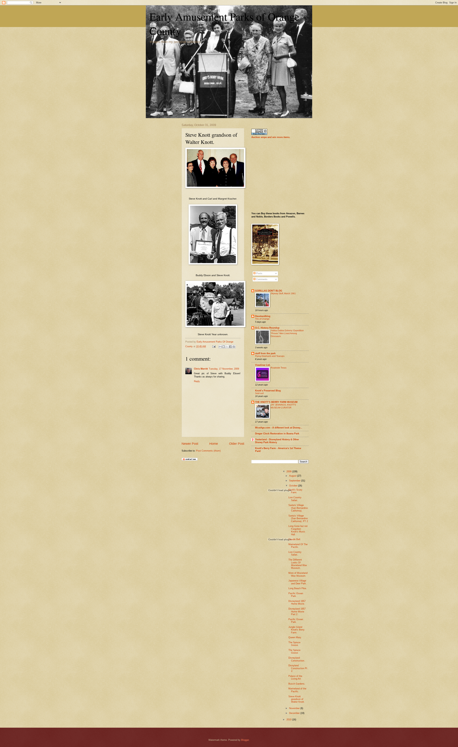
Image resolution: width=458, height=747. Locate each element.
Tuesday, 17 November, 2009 (224, 368)
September (295, 480)
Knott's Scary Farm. (295, 491)
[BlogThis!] (223, 346)
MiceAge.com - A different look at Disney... (278, 427)
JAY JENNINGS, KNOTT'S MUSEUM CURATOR (283, 406)
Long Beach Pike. (297, 588)
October (293, 485)
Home (213, 443)
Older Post (236, 443)
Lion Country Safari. (294, 498)
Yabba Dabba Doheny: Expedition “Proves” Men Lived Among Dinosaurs (287, 333)
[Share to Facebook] (230, 346)
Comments (261, 279)
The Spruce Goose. (294, 643)
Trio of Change (262, 319)
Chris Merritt (201, 368)
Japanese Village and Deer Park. (297, 582)
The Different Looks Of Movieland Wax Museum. (297, 563)
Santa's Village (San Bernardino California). (298, 508)
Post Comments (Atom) (208, 450)
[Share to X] (227, 346)
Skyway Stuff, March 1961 (283, 293)
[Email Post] (213, 346)
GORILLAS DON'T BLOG (268, 290)
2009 (289, 471)
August (293, 475)
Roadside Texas (278, 368)
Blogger (245, 740)
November (294, 708)
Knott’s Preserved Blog (268, 390)
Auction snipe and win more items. (270, 137)
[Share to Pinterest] (234, 346)
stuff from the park (265, 353)
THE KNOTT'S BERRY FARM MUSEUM (276, 402)
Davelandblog (262, 316)
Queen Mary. (295, 637)
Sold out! (259, 393)
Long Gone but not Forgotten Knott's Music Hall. (298, 530)
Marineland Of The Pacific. (298, 545)
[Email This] (220, 346)
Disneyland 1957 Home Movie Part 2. (297, 611)
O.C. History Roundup (267, 327)
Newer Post (190, 443)
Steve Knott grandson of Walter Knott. (296, 699)
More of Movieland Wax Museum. (298, 574)
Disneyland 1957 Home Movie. (297, 602)
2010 (289, 719)
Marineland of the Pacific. (297, 690)
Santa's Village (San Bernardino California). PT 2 (298, 518)
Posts (258, 273)
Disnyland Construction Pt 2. (297, 668)
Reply (197, 381)
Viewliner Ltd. (263, 365)
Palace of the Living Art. (295, 677)
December (294, 713)
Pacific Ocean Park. (295, 594)
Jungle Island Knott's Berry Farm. (296, 630)
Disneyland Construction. (296, 659)
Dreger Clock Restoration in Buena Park (277, 433)
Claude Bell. (294, 539)
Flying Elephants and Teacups (269, 356)
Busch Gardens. (296, 683)
